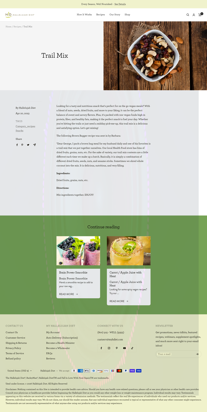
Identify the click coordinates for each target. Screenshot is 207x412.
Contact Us (12, 332)
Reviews (50, 358)
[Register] (197, 354)
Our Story (114, 15)
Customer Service (15, 338)
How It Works (84, 15)
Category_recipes (25, 126)
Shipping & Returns (16, 343)
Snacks (19, 130)
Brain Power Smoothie (73, 272)
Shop (127, 15)
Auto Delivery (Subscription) (62, 338)
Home (8, 26)
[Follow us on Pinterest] (117, 348)
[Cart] (199, 14)
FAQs (49, 353)
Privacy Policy (13, 348)
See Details (120, 4)
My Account (53, 332)
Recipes (100, 15)
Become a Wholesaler (58, 348)
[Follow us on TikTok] (132, 348)
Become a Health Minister (60, 343)
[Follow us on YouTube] (124, 348)
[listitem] (17, 145)
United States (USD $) (18, 371)
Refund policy (13, 358)
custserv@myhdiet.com (110, 339)
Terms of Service (15, 353)
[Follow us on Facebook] (101, 348)
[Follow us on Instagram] (109, 348)
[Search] (188, 15)
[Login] (193, 15)
